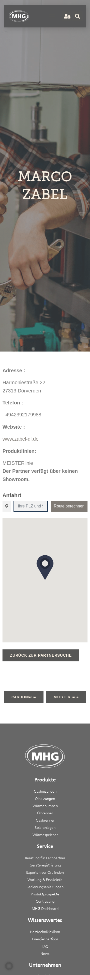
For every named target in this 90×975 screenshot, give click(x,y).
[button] (52, 16)
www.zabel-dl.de (20, 439)
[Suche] (77, 16)
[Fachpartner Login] (66, 16)
